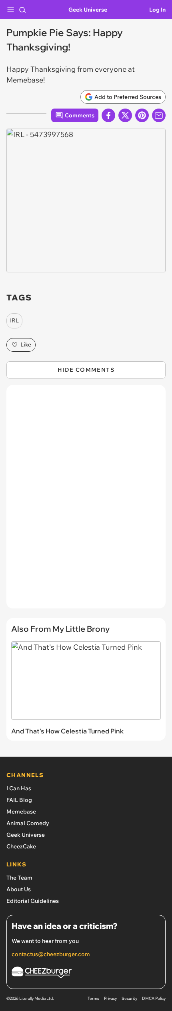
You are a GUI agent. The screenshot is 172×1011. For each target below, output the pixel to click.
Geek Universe (87, 9)
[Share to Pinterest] (142, 115)
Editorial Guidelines (32, 900)
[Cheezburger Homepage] (86, 973)
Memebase (21, 811)
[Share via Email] (159, 115)
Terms (93, 998)
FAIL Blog (19, 800)
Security (129, 998)
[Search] (22, 9)
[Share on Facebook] (108, 115)
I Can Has (18, 788)
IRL (14, 320)
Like (25, 344)
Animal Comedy (27, 823)
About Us (18, 889)
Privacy (110, 998)
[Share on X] (125, 115)
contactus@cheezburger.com (51, 954)
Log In (157, 9)
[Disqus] (86, 501)
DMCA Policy (154, 998)
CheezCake (21, 846)
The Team (19, 877)
